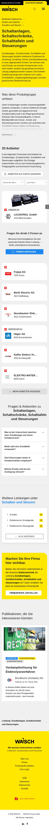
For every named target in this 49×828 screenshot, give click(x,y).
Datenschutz (24, 785)
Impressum (24, 781)
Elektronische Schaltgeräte (26, 520)
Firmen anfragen (26, 252)
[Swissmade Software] (24, 799)
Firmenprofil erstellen (24, 593)
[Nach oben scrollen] (45, 723)
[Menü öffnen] (43, 9)
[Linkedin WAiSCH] (23, 824)
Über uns (24, 759)
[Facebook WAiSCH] (27, 824)
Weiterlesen (7, 135)
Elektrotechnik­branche (36, 3)
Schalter (26, 515)
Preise (24, 762)
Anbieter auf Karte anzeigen (24, 174)
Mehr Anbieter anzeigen (26, 391)
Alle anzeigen (26, 536)
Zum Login (24, 769)
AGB (24, 778)
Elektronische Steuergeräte (26, 526)
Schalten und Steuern (18, 502)
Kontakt (24, 788)
